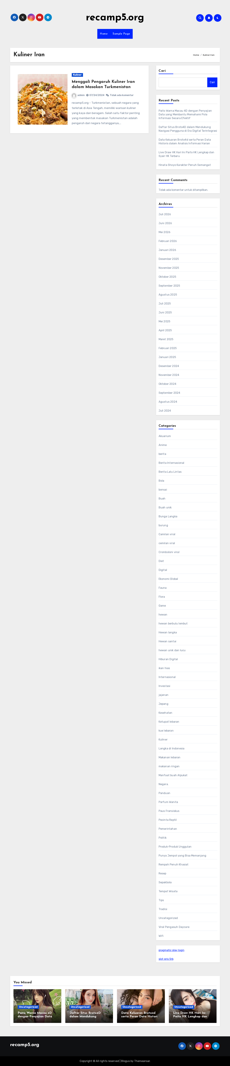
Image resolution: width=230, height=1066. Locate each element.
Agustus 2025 (168, 294)
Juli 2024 (165, 410)
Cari (162, 71)
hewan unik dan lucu (172, 650)
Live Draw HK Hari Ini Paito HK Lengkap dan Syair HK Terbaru (190, 1017)
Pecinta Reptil (168, 819)
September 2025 (169, 285)
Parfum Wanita (168, 802)
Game (162, 605)
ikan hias (164, 668)
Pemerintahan (168, 828)
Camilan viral (167, 534)
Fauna (163, 587)
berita (162, 454)
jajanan (163, 695)
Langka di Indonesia (172, 748)
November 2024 (169, 375)
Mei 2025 (164, 321)
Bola (161, 480)
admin (81, 95)
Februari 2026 (168, 241)
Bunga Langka (168, 516)
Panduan (164, 793)
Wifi (161, 936)
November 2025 (169, 267)
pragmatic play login (171, 950)
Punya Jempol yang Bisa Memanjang (182, 855)
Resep (162, 873)
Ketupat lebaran (169, 721)
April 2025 (165, 330)
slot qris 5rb (166, 959)
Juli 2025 (165, 303)
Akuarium (165, 436)
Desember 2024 (169, 366)
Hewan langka (168, 632)
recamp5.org (115, 18)
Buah (162, 498)
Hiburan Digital (168, 659)
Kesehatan (165, 712)
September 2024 (169, 392)
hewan (163, 614)
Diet (161, 561)
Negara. (164, 784)
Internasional (167, 677)
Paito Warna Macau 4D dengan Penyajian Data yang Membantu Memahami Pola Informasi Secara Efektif (185, 114)
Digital (163, 570)
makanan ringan (169, 766)
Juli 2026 (165, 214)
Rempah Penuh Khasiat (174, 864)
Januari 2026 (167, 250)
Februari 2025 (168, 348)
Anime (163, 445)
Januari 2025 (167, 357)
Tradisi (163, 909)
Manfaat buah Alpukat (173, 775)
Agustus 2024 (168, 401)
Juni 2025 (165, 312)
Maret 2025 (166, 339)
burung (163, 525)
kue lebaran (166, 730)
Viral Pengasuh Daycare (174, 927)
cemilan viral (167, 543)
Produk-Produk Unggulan (175, 846)
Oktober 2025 (167, 276)
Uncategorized (168, 918)
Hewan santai (167, 641)
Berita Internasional (171, 462)
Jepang (163, 703)
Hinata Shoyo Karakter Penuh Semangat (185, 165)
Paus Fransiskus (169, 811)
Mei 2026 (165, 232)
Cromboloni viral (169, 552)
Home (104, 34)
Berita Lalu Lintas (170, 471)
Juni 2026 (165, 223)
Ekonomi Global (168, 578)
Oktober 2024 (167, 383)
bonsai (163, 489)
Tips (161, 900)
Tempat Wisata (168, 891)
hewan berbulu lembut (173, 623)
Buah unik (165, 507)
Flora (162, 596)
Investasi (164, 686)
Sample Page (121, 34)
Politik (163, 837)
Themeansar (142, 1061)
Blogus (125, 1061)
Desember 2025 (169, 259)
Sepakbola (165, 882)
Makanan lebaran (169, 757)
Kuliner (77, 74)
